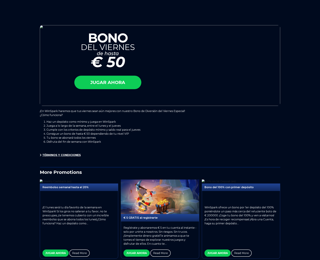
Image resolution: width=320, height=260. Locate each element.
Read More (79, 253)
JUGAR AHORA (55, 253)
